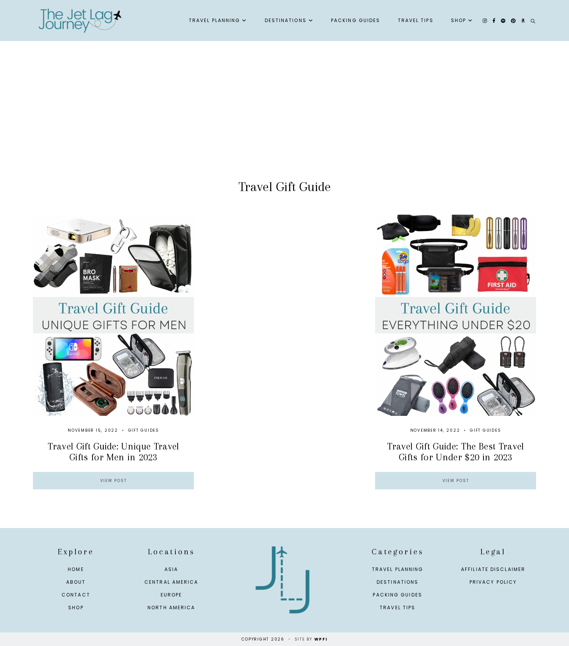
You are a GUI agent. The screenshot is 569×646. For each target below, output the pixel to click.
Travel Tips (416, 20)
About (76, 582)
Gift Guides (143, 430)
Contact (76, 594)
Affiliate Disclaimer (493, 569)
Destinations (286, 20)
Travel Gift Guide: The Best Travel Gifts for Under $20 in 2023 (455, 451)
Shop (458, 20)
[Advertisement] (284, 118)
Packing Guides (355, 20)
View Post (113, 481)
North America (171, 607)
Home (76, 569)
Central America (171, 582)
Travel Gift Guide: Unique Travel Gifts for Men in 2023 (113, 451)
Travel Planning (214, 20)
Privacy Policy (493, 582)
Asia (171, 569)
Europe (171, 594)
